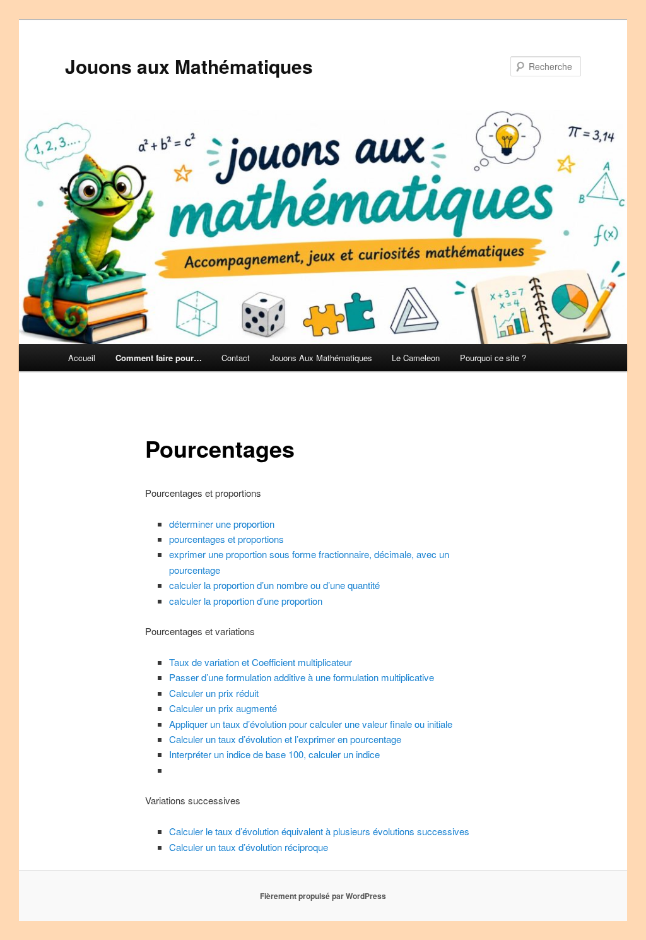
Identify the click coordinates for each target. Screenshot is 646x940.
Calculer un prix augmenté (223, 708)
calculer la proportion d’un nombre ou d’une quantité (274, 585)
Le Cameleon (416, 358)
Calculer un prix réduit (214, 692)
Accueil (81, 358)
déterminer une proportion (221, 523)
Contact (235, 358)
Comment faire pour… (158, 358)
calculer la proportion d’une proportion (245, 600)
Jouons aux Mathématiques (189, 66)
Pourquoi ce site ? (493, 358)
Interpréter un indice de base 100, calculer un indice (274, 754)
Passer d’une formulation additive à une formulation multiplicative (301, 677)
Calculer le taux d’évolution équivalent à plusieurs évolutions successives (319, 831)
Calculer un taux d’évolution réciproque (248, 847)
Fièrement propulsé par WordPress (323, 895)
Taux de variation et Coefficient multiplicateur (260, 662)
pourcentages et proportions (226, 538)
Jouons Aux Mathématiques (321, 358)
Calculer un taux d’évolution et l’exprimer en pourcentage (285, 739)
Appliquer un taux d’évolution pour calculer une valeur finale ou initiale (310, 723)
